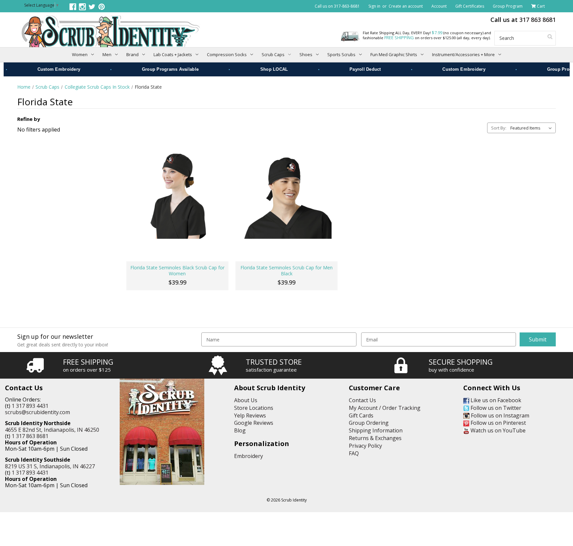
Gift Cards (361, 415)
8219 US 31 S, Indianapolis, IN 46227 (50, 466)
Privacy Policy (365, 445)
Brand (132, 54)
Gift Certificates (469, 6)
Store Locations (253, 407)
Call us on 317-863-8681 (337, 6)
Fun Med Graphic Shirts (393, 54)
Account (439, 6)
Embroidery (248, 456)
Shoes (305, 54)
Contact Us (362, 400)
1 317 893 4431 (30, 406)
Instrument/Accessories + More (463, 54)
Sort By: (498, 128)
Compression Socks (227, 54)
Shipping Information (376, 430)
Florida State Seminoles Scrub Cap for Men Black (286, 271)
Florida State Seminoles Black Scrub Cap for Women (177, 271)
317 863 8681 (537, 20)
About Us (245, 400)
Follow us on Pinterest (497, 422)
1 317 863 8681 (30, 436)
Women (80, 54)
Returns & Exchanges (375, 438)
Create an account (406, 6)
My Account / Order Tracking (384, 407)
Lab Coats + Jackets (173, 54)
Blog (240, 430)
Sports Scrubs (341, 54)
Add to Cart (177, 239)
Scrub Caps (273, 54)
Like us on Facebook (495, 400)
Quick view (177, 193)
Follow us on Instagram (499, 415)
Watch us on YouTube (497, 430)
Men (106, 54)
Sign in (374, 6)
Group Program (508, 6)
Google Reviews (253, 422)
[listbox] (532, 128)
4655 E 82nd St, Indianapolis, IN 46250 (52, 429)
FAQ (354, 453)
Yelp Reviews (250, 415)
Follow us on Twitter (495, 407)
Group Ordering (369, 422)
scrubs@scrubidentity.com (37, 412)
